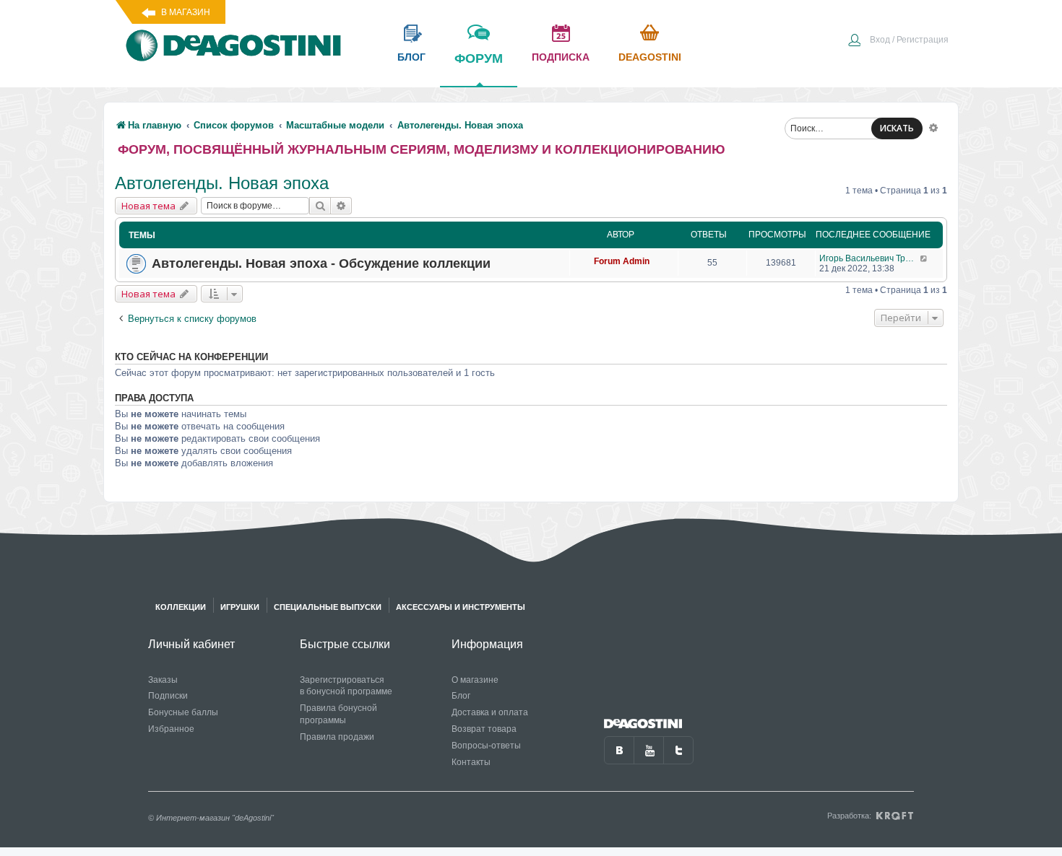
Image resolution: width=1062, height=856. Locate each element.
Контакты (471, 762)
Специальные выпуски (327, 607)
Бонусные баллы (183, 712)
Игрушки (239, 607)
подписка (561, 57)
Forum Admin (621, 261)
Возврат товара (484, 729)
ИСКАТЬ (897, 128)
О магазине (475, 680)
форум (478, 58)
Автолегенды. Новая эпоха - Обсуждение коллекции (321, 263)
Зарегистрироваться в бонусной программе (346, 686)
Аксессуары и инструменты (460, 607)
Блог (461, 696)
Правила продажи (337, 737)
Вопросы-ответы (486, 746)
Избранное (171, 729)
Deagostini (649, 57)
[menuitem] (898, 41)
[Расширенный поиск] (933, 127)
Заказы (163, 680)
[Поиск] (320, 205)
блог (411, 57)
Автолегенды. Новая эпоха (222, 183)
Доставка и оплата (490, 712)
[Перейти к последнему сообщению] (924, 258)
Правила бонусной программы (338, 714)
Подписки (168, 696)
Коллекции (180, 607)
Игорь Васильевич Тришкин (869, 258)
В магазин (185, 12)
